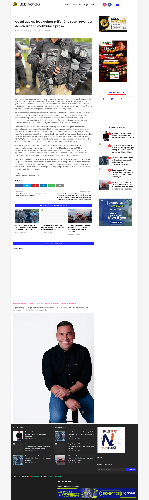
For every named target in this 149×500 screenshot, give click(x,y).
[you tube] (100, 5)
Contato (75, 487)
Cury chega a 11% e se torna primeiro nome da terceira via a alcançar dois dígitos (52, 227)
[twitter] (112, 98)
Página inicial (19, 17)
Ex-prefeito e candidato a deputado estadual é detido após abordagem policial (26, 227)
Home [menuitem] (67, 4)
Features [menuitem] (77, 4)
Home (60, 487)
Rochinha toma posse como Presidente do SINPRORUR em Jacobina (44, 303)
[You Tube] (130, 98)
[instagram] (105, 5)
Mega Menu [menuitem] (88, 4)
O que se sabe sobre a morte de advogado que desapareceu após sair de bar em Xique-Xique (123, 148)
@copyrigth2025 (56, 476)
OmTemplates (35, 476)
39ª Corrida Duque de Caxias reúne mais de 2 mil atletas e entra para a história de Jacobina (79, 228)
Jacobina (67, 487)
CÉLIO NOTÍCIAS (22, 31)
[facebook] (110, 5)
